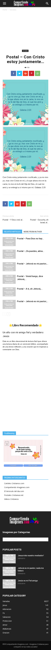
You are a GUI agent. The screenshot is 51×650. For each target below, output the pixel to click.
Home (5, 10)
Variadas (13, 10)
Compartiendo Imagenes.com (16, 487)
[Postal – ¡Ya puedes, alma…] (9, 254)
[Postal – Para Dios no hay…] (9, 241)
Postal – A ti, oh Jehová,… (29, 288)
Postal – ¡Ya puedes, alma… (30, 251)
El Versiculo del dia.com (14, 491)
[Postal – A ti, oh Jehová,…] (9, 291)
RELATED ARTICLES (12, 232)
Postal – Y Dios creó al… (13, 220)
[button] (47, 3)
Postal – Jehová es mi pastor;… (32, 263)
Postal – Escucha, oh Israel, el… (39, 221)
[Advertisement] (25, 31)
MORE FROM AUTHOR (33, 232)
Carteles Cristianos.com (14, 483)
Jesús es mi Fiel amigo (28, 581)
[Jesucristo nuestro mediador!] (9, 558)
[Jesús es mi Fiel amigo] (9, 584)
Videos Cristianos (11, 499)
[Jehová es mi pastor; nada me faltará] (9, 571)
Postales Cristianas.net (13, 495)
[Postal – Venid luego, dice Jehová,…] (9, 279)
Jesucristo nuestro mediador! (31, 555)
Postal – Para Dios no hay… (30, 238)
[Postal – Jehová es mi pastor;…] (9, 266)
